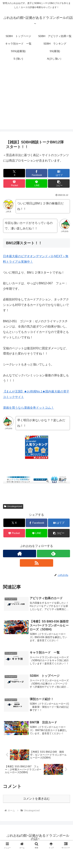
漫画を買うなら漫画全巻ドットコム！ (28, 407)
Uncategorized (14, 506)
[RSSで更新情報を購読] (36, 563)
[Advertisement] (36, 98)
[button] (59, 183)
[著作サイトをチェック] (19, 553)
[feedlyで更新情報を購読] (53, 553)
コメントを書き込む (36, 798)
